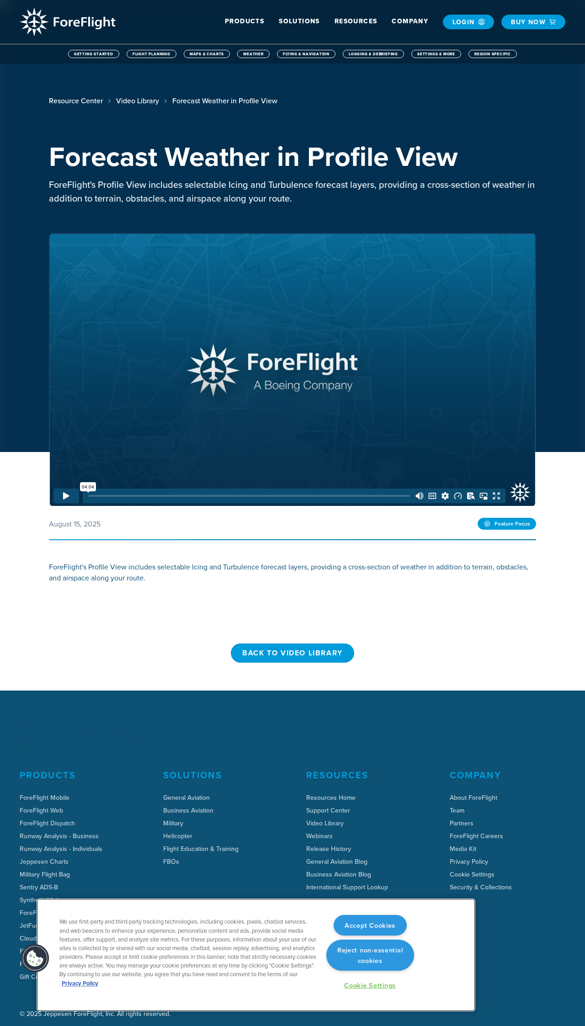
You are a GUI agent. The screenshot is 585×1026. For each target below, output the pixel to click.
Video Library (137, 100)
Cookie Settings (472, 874)
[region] (256, 954)
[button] (244, 21)
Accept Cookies (370, 925)
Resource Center (76, 100)
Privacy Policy (80, 983)
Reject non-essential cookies (370, 955)
